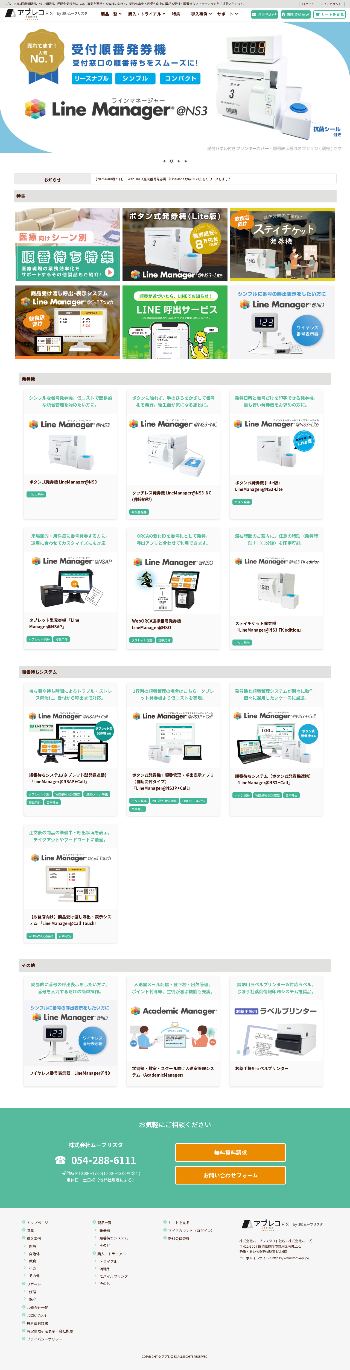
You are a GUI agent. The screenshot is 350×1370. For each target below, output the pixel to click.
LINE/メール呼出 (97, 794)
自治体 (34, 1253)
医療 (32, 1246)
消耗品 (105, 1268)
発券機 (28, 378)
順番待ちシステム (39, 671)
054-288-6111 (103, 1160)
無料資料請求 (297, 14)
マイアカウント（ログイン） (191, 1230)
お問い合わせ (37, 1315)
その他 (28, 965)
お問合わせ (267, 14)
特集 (176, 14)
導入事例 (199, 14)
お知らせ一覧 (37, 1307)
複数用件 (62, 639)
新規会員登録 (178, 1238)
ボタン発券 (36, 494)
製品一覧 (109, 14)
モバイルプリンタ (114, 1276)
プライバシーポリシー (44, 1339)
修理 (32, 1291)
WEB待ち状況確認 (68, 794)
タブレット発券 (39, 639)
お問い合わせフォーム (230, 1175)
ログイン (308, 4)
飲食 (32, 1260)
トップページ (37, 1222)
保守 (32, 1299)
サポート (225, 14)
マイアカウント (331, 4)
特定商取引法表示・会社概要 (50, 1331)
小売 (32, 1268)
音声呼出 (52, 802)
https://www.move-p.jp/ (290, 1258)
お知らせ (52, 179)
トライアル (108, 1261)
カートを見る (332, 14)
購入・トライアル (144, 14)
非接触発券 (139, 512)
